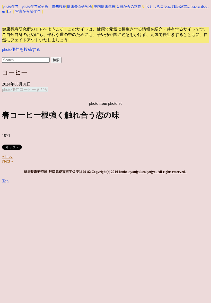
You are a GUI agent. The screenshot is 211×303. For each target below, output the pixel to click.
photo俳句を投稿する (21, 49)
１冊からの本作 (128, 6)
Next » (7, 161)
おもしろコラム (158, 6)
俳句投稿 (59, 6)
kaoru (195, 6)
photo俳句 (10, 6)
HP (9, 11)
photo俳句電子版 (35, 6)
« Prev (7, 156)
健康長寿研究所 (79, 6)
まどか (42, 89)
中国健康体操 (104, 6)
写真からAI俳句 (28, 11)
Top (5, 181)
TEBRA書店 (181, 6)
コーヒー (28, 89)
